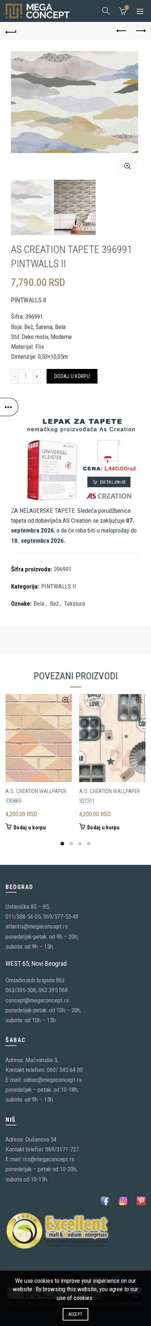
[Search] (106, 10)
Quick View (65, 700)
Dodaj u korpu (72, 376)
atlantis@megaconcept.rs (36, 926)
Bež (54, 603)
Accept (76, 1314)
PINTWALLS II (58, 586)
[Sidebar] (9, 407)
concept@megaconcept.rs (37, 1000)
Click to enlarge (128, 166)
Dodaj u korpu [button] (30, 827)
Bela (39, 603)
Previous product (122, 31)
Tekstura (74, 603)
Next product (140, 31)
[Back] (11, 31)
